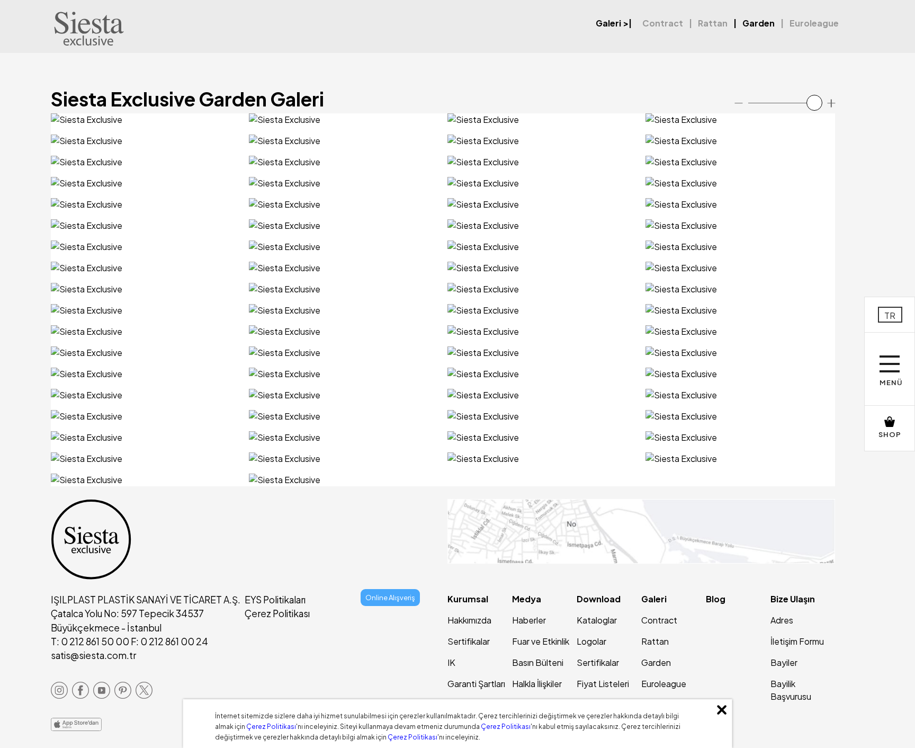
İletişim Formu (797, 641)
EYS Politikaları (275, 599)
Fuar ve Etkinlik (540, 641)
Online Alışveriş (390, 597)
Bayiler (783, 662)
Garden (758, 23)
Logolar (591, 641)
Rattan (713, 23)
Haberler (529, 620)
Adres (781, 620)
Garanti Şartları (476, 683)
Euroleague (814, 23)
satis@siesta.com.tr (93, 655)
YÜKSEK (162, 125)
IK (451, 662)
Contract (662, 23)
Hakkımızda (469, 620)
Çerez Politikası (277, 613)
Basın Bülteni (537, 662)
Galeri (608, 23)
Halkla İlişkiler (537, 683)
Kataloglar (597, 620)
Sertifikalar (468, 641)
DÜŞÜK (127, 125)
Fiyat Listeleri (603, 683)
